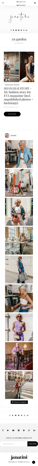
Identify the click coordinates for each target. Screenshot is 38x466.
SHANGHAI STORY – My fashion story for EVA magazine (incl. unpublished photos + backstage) (18, 95)
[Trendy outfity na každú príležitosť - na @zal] (19, 356)
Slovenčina (22, 5)
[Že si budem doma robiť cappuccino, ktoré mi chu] (19, 154)
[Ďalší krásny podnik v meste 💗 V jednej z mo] (19, 241)
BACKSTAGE (9, 85)
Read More (12, 114)
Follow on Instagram (20, 402)
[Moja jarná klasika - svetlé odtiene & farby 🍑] (19, 212)
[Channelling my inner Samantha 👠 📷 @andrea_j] (19, 327)
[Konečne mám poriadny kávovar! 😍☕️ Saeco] (19, 298)
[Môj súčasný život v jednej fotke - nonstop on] (19, 385)
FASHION (16, 85)
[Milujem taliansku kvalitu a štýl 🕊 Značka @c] (19, 269)
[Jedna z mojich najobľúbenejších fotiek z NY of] (19, 183)
